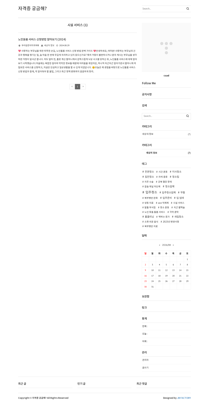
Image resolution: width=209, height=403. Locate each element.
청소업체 (169, 186)
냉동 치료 (149, 203)
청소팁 (175, 177)
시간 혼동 (163, 172)
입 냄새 (180, 198)
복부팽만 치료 (151, 226)
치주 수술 (149, 182)
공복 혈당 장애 (165, 182)
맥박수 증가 (164, 217)
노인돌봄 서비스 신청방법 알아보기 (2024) (42, 39)
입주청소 (151, 192)
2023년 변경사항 (171, 222)
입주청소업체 (169, 192)
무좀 (182, 192)
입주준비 (167, 198)
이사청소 (176, 171)
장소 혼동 (164, 207)
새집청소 (179, 216)
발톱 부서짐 (150, 207)
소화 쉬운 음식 (151, 222)
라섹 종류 (163, 177)
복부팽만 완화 (151, 198)
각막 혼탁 (174, 212)
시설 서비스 (178, 203)
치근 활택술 (179, 207)
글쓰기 (145, 368)
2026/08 (166, 244)
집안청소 (149, 177)
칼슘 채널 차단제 (152, 186)
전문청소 (149, 171)
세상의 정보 (49, 45)
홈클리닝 (149, 216)
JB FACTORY (184, 398)
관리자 (145, 360)
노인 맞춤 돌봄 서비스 (155, 212)
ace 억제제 (163, 203)
